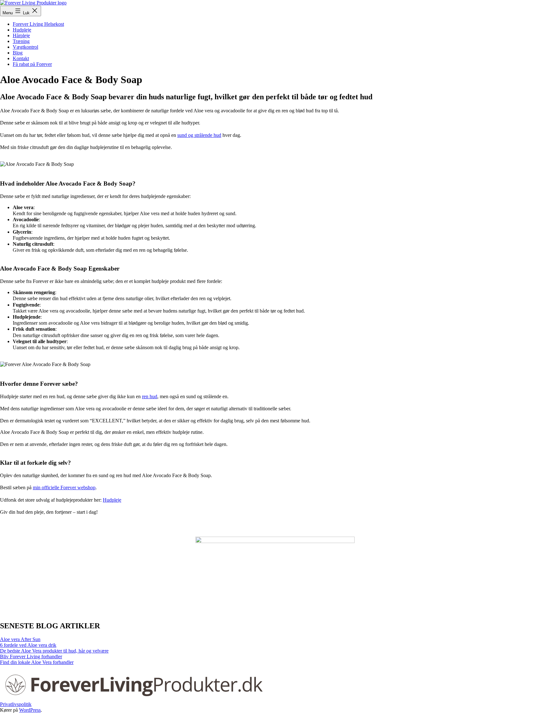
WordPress (30, 710)
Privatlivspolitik (16, 704)
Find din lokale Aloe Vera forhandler (37, 662)
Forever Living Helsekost (38, 24)
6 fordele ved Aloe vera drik (28, 645)
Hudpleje (22, 29)
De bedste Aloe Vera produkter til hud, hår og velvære (54, 650)
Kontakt (21, 58)
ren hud (149, 396)
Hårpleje (21, 35)
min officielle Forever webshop (64, 487)
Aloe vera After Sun (20, 639)
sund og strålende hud (199, 135)
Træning (21, 41)
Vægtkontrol (25, 47)
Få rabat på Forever (32, 64)
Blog (18, 52)
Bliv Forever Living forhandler (31, 656)
